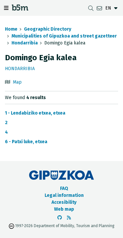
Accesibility (63, 202)
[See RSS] (69, 218)
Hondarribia (24, 43)
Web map (64, 209)
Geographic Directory (47, 29)
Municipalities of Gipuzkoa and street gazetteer (64, 36)
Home (11, 29)
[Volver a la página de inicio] (20, 9)
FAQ (64, 188)
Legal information (64, 195)
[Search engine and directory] (90, 8)
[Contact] (99, 8)
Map (17, 82)
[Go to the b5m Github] (59, 218)
